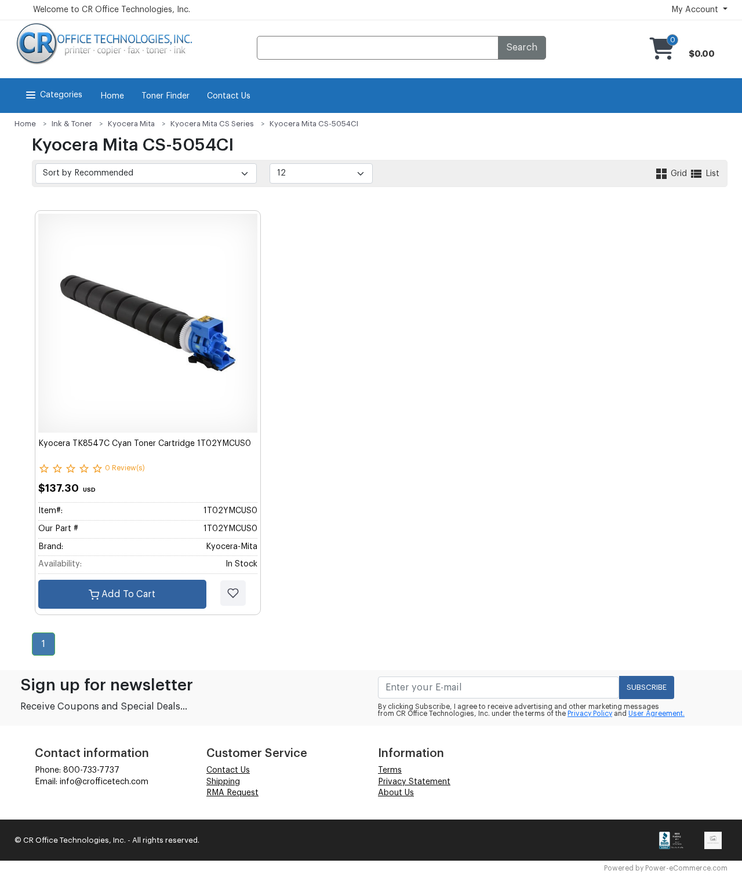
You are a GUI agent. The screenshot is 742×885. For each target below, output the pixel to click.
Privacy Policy (590, 713)
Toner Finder (165, 96)
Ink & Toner (72, 123)
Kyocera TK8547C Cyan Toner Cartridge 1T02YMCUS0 (144, 444)
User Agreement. (656, 713)
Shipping (223, 782)
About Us (396, 793)
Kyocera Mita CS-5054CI (314, 123)
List (711, 174)
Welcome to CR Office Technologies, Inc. (111, 10)
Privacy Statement (414, 782)
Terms (390, 770)
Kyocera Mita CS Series (212, 123)
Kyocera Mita (131, 123)
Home (112, 96)
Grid (678, 174)
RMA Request (232, 793)
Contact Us (228, 96)
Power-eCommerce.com (686, 868)
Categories (61, 95)
